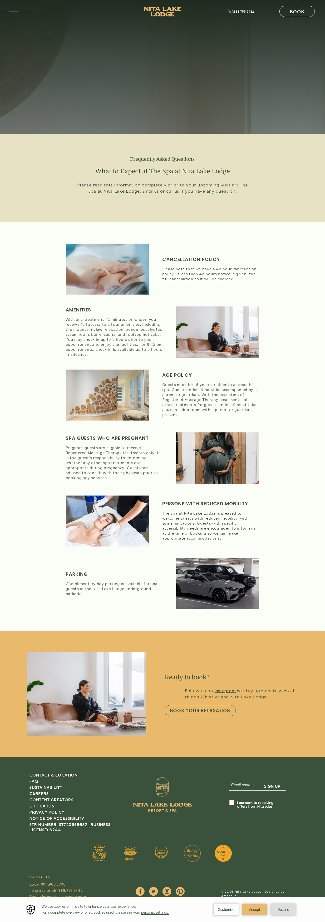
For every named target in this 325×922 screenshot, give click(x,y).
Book (297, 12)
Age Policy (177, 375)
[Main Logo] (162, 11)
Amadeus (228, 896)
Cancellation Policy (191, 259)
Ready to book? (187, 677)
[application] (162, 909)
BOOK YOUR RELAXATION (200, 710)
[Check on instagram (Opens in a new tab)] (166, 892)
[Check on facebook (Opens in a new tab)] (140, 892)
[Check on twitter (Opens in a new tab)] (153, 892)
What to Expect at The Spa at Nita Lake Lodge (162, 171)
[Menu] (13, 12)
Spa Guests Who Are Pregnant (107, 438)
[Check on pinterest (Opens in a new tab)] (180, 892)
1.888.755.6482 (243, 12)
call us (172, 191)
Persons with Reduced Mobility (205, 503)
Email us (151, 191)
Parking (77, 574)
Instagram (225, 691)
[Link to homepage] (162, 805)
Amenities (78, 309)
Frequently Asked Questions (162, 159)
